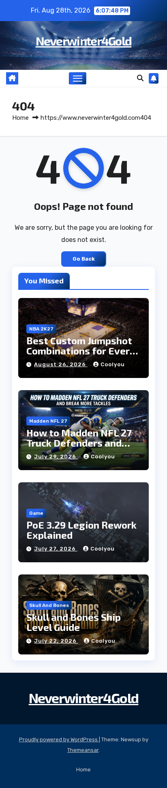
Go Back (84, 259)
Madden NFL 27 (48, 421)
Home (20, 117)
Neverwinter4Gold (84, 40)
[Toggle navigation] (78, 78)
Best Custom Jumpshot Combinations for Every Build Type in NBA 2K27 (80, 351)
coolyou (113, 364)
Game (36, 513)
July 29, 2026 (56, 456)
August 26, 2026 (61, 364)
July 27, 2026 (55, 549)
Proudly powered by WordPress (59, 739)
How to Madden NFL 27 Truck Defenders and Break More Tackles (79, 443)
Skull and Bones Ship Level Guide (73, 622)
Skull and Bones (49, 605)
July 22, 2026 (56, 641)
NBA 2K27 (41, 329)
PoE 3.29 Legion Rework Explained (81, 530)
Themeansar (82, 750)
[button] (140, 78)
